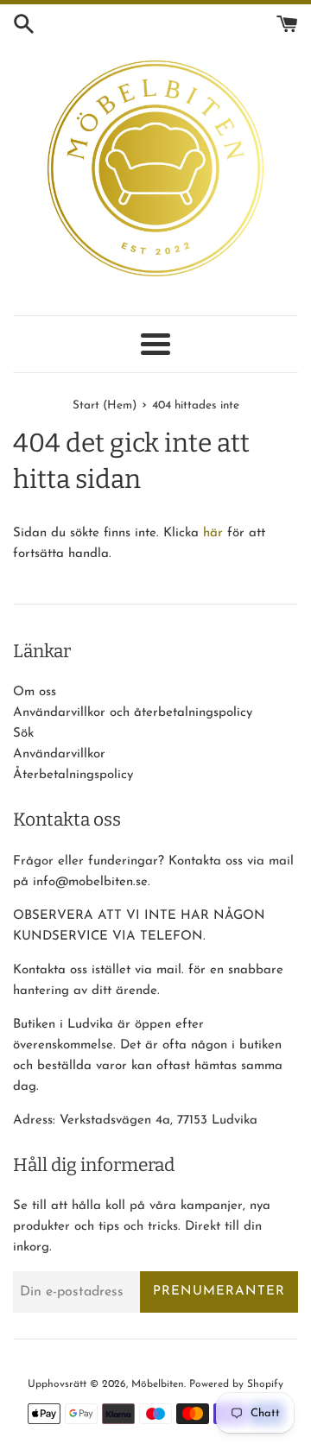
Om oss (34, 692)
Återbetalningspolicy (73, 775)
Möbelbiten (157, 1384)
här (213, 533)
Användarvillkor (59, 754)
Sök (23, 733)
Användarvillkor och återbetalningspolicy (132, 712)
